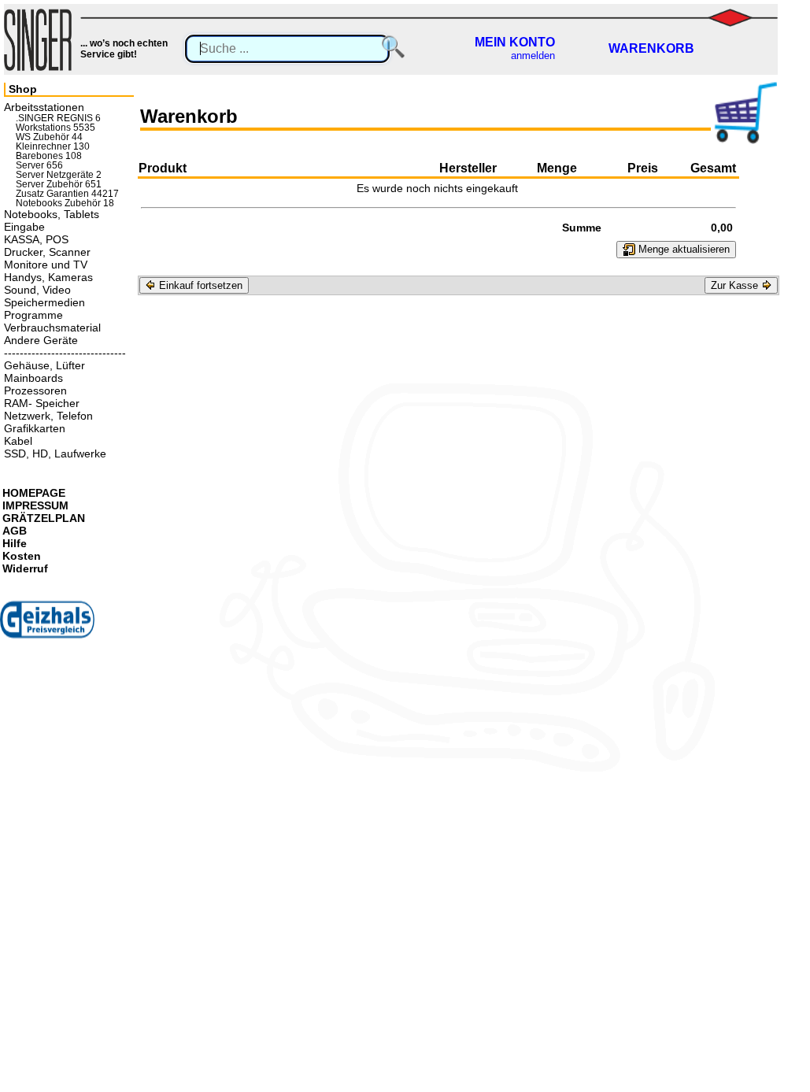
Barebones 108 (49, 156)
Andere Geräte (41, 340)
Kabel (18, 441)
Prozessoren (35, 390)
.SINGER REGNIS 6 (58, 118)
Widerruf (25, 568)
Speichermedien (44, 302)
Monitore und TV (45, 264)
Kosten (21, 556)
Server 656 (39, 165)
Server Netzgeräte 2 (59, 175)
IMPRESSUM (35, 505)
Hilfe (14, 543)
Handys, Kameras (48, 277)
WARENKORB (651, 48)
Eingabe (24, 226)
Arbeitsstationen (44, 107)
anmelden (533, 55)
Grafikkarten (34, 428)
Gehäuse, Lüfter (44, 365)
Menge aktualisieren (682, 249)
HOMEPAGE (33, 493)
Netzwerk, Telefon (48, 415)
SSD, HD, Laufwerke (55, 453)
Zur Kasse (736, 285)
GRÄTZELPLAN (43, 518)
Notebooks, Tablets (51, 214)
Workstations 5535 (55, 127)
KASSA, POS (36, 239)
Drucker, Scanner (47, 252)
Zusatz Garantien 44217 (67, 193)
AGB (14, 530)
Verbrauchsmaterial (52, 327)
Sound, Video (37, 289)
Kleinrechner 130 (53, 146)
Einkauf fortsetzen (199, 285)
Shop (23, 89)
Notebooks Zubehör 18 (65, 203)
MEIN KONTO (515, 42)
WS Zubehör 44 (49, 137)
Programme (33, 315)
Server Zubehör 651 (59, 184)
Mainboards (33, 378)
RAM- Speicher (42, 403)
